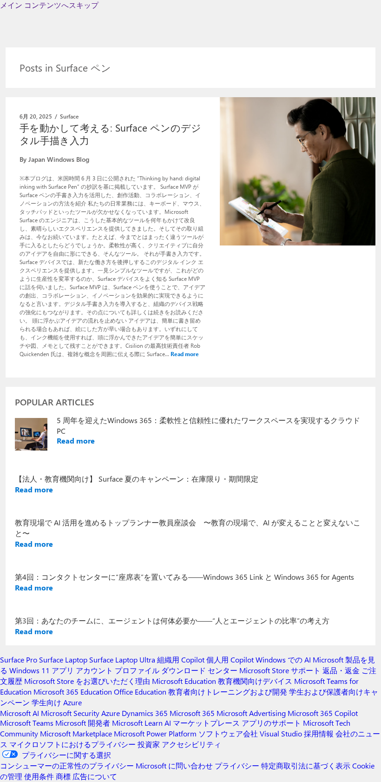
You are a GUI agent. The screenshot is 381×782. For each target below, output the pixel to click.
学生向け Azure (57, 702)
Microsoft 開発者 (82, 723)
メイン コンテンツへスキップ (49, 5)
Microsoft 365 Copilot (323, 713)
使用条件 (39, 776)
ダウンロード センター (199, 670)
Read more (185, 354)
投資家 (149, 744)
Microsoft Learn (137, 723)
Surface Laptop (63, 659)
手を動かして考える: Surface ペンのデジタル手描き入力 (110, 133)
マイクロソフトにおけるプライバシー (72, 744)
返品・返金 (341, 670)
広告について (94, 776)
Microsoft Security (70, 713)
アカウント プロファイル (117, 670)
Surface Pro (18, 659)
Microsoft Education (184, 681)
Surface (69, 116)
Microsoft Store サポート (280, 670)
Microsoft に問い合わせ (174, 765)
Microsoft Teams (26, 723)
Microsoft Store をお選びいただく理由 (87, 681)
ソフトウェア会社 (228, 733)
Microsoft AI (19, 713)
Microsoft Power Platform (155, 733)
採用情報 (319, 733)
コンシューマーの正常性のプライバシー (67, 765)
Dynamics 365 (145, 713)
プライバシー (237, 765)
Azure (110, 713)
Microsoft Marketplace (76, 733)
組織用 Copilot (180, 659)
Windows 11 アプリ (41, 670)
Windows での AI (283, 659)
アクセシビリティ (191, 744)
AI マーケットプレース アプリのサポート (232, 723)
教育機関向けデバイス (255, 681)
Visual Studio (281, 733)
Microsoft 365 (192, 713)
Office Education (140, 691)
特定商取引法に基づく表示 (305, 765)
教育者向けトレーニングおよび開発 (227, 691)
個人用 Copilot (230, 659)
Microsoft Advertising (251, 713)
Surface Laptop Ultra (122, 659)
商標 (63, 776)
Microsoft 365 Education (72, 691)
